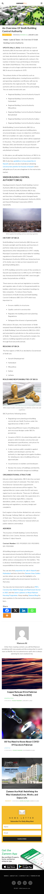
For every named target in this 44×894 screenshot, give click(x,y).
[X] (15, 610)
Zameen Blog (33, 595)
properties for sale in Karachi (25, 570)
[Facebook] (7, 610)
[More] (7, 615)
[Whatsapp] (32, 610)
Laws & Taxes (7, 34)
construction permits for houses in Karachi (18, 166)
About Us (13, 876)
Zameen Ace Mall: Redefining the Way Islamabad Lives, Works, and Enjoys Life (22, 794)
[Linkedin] (24, 610)
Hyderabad (7, 573)
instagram (30, 884)
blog (21, 3)
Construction (9, 698)
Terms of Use (35, 876)
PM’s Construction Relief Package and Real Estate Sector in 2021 (22, 589)
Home (5, 40)
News (6, 876)
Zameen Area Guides (32, 573)
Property (8, 801)
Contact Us (23, 876)
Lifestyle (7, 748)
